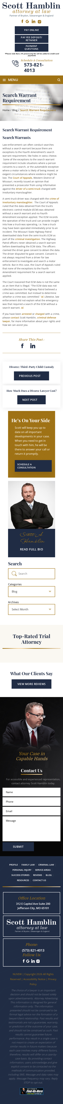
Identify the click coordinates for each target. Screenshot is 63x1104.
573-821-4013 (34, 67)
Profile (13, 864)
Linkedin (33, 21)
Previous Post (29, 376)
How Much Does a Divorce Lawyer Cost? (32, 390)
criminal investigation (27, 239)
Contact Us (39, 880)
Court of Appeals (22, 177)
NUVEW (17, 974)
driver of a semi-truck (28, 188)
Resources (23, 880)
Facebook (22, 21)
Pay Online (31, 30)
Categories (15, 584)
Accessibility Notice (34, 979)
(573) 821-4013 (33, 950)
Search (15, 563)
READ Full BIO (31, 549)
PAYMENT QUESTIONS (31, 47)
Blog (49, 875)
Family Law (28, 864)
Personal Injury (21, 869)
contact (15, 317)
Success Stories (20, 875)
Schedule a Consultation (26, 466)
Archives (13, 602)
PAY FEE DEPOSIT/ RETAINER (31, 39)
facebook (22, 346)
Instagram (38, 961)
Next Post (29, 400)
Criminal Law (46, 864)
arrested (27, 313)
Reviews (37, 875)
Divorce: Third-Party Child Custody (31, 367)
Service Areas (43, 869)
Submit (18, 846)
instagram (40, 21)
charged (40, 313)
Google (27, 21)
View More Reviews (31, 684)
